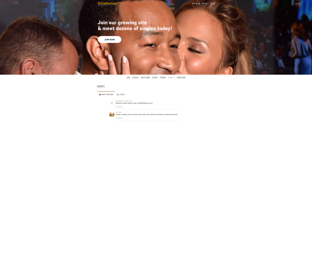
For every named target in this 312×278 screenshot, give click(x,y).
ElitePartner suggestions (124, 101)
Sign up (205, 4)
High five (119, 112)
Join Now (109, 39)
